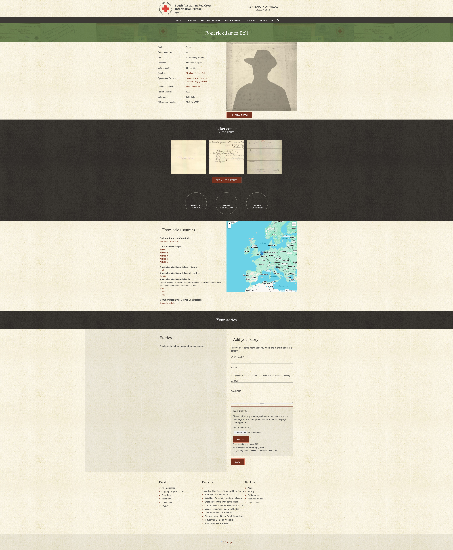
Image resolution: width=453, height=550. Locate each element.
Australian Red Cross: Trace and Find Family (223, 490)
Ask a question (168, 487)
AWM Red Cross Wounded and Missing (223, 498)
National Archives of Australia (218, 512)
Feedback (166, 498)
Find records (253, 494)
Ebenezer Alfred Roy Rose (197, 78)
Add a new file (241, 427)
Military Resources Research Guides (222, 508)
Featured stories (210, 20)
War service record (169, 241)
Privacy (164, 505)
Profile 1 (164, 276)
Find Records (232, 20)
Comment (236, 391)
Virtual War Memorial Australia (219, 519)
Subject (235, 380)
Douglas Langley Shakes (196, 81)
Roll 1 (162, 288)
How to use (166, 502)
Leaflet (283, 291)
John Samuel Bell (193, 86)
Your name (237, 356)
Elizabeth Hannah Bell (195, 73)
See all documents (226, 180)
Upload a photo (239, 115)
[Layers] (294, 224)
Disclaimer (166, 494)
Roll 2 (162, 291)
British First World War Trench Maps (221, 501)
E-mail (235, 367)
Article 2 (164, 252)
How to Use (266, 20)
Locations (250, 20)
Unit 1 (163, 270)
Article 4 (164, 258)
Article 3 (164, 255)
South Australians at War (216, 523)
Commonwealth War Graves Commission (224, 505)
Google (295, 291)
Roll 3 (162, 294)
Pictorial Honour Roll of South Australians (224, 516)
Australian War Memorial (216, 494)
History (192, 20)
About (179, 20)
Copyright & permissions (173, 491)
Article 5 (164, 261)
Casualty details (167, 302)
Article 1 (164, 249)
